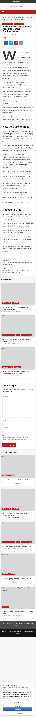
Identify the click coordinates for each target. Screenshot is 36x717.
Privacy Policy (28, 623)
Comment (6, 396)
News (4, 302)
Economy (12, 335)
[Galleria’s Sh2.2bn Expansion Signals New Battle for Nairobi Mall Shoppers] (18, 565)
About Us (10, 623)
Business (5, 335)
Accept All (17, 709)
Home (4, 623)
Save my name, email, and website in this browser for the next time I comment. (15, 438)
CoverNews (26, 631)
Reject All (17, 706)
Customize (17, 702)
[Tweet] (11, 43)
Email (21, 420)
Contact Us (18, 625)
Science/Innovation (8, 24)
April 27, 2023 (15, 34)
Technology (15, 302)
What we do (18, 623)
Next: (16, 270)
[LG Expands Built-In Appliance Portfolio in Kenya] (18, 326)
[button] (2, 12)
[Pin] (16, 43)
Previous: (17, 262)
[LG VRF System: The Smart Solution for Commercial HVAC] (18, 294)
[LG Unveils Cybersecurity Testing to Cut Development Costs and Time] (18, 358)
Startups (17, 24)
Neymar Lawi (7, 34)
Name (4, 420)
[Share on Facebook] (6, 43)
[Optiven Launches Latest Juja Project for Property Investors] (18, 598)
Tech (22, 24)
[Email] (21, 43)
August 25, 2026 (16, 311)
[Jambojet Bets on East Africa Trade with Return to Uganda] (18, 466)
